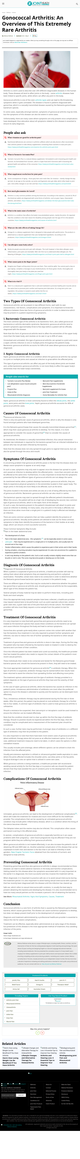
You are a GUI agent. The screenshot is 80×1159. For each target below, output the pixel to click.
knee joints (29, 403)
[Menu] (3, 4)
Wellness (33, 1084)
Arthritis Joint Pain (12, 1000)
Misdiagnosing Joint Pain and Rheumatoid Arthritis (68, 1059)
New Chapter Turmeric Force (22, 852)
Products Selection (67, 1091)
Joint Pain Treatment (50, 392)
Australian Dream (39, 989)
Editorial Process (51, 1091)
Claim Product (50, 1104)
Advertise (49, 1100)
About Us (49, 1084)
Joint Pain (9, 1011)
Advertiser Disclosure (20, 42)
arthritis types (41, 100)
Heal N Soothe (39, 980)
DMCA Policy (65, 1097)
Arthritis (14, 12)
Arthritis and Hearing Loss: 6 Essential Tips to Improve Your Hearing (48, 1060)
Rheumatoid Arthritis (13, 1004)
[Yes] (38, 1033)
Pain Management (36, 1097)
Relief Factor (16, 985)
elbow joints (62, 400)
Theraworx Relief (62, 985)
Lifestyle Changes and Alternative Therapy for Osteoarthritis (29, 1059)
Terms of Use (50, 1097)
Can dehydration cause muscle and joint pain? (21, 385)
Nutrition (33, 1094)
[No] (42, 1033)
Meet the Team (66, 1084)
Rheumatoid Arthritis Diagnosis (18, 395)
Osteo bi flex (12, 392)
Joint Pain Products (36, 1104)
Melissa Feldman (8, 36)
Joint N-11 (63, 980)
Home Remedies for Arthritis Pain (55, 395)
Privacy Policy (50, 1094)
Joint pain (8, 542)
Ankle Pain (9, 1014)
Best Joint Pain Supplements (53, 381)
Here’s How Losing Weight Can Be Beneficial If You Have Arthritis (10, 1061)
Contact (48, 1088)
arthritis (59, 93)
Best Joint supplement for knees (54, 389)
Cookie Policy (65, 1100)
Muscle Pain (10, 1021)
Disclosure (64, 1094)
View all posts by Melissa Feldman (52, 964)
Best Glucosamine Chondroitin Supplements (53, 385)
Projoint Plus (12, 389)
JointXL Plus (16, 980)
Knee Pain (9, 1018)
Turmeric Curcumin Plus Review (18, 381)
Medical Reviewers (67, 1088)
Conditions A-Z (34, 1100)
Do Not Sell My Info (67, 1104)
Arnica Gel (16, 989)
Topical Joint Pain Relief (35, 1108)
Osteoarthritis (11, 1007)
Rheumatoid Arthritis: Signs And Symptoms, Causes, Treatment (38, 896)
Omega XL (39, 985)
